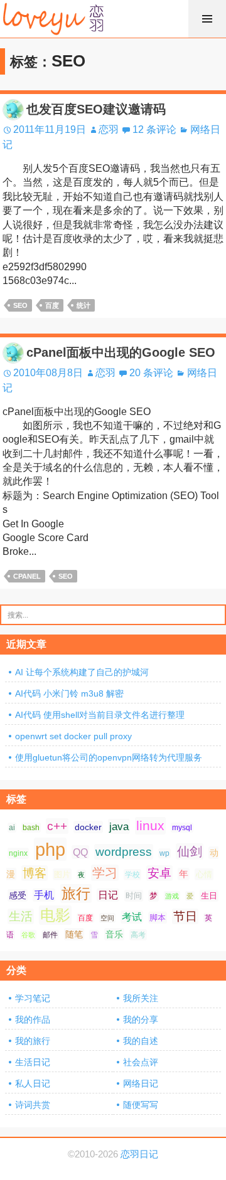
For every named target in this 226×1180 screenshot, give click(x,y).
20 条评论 (151, 372)
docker (88, 827)
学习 (104, 873)
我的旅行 (32, 1041)
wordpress (123, 851)
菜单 (207, 19)
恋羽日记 (139, 1154)
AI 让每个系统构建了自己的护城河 (82, 672)
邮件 (50, 935)
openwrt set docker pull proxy (73, 736)
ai (12, 827)
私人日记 (32, 1083)
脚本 (157, 917)
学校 (132, 874)
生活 (21, 916)
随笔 (74, 934)
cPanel (27, 576)
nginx (18, 853)
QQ (80, 852)
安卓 (159, 873)
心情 (204, 874)
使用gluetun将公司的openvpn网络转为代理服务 (108, 757)
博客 (34, 873)
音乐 (114, 934)
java (119, 826)
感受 (17, 895)
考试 (132, 917)
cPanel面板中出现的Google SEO (120, 352)
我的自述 (140, 1041)
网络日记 (140, 1083)
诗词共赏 (32, 1105)
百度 (52, 305)
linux (150, 825)
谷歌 (28, 935)
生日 (209, 895)
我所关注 (140, 998)
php (50, 849)
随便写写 (140, 1105)
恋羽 (109, 129)
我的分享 (140, 1019)
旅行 (76, 893)
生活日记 (32, 1062)
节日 (185, 916)
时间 (134, 895)
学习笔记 (32, 998)
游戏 (172, 896)
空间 (107, 918)
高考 (138, 934)
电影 (55, 915)
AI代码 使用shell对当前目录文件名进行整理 (100, 715)
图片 (62, 874)
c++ (57, 826)
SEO (20, 305)
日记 (108, 895)
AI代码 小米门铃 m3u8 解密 (69, 693)
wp (164, 853)
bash (31, 827)
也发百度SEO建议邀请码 (96, 109)
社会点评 (140, 1062)
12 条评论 (154, 129)
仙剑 (189, 851)
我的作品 (32, 1019)
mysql (182, 827)
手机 (44, 895)
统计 (83, 305)
